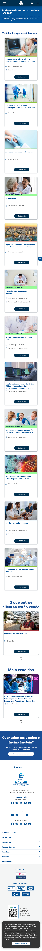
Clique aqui (23, 908)
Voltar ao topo (22, 767)
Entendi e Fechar (21, 944)
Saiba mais (22, 77)
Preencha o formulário (21, 754)
